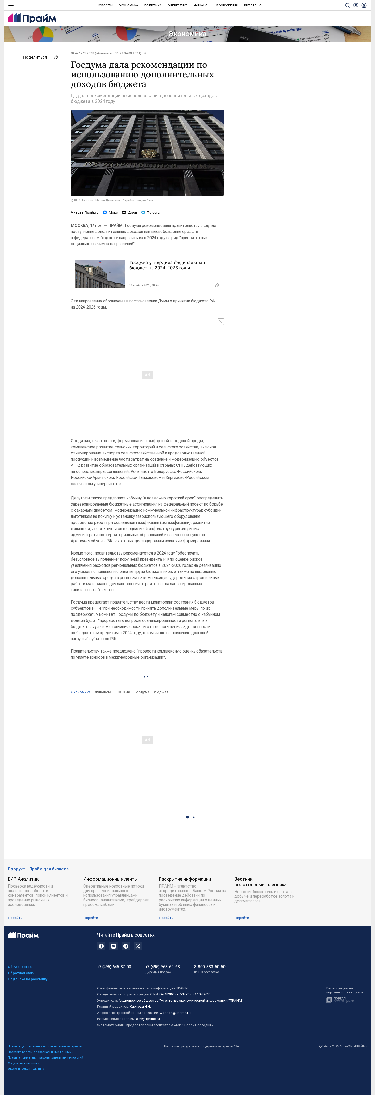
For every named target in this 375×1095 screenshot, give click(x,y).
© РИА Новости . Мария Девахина (95, 200)
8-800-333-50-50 (210, 969)
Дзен (132, 212)
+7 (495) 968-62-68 (162, 969)
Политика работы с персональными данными (40, 1052)
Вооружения (227, 5)
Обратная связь (22, 973)
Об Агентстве (20, 967)
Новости (104, 5)
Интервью (253, 5)
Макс (113, 212)
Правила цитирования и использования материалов (46, 1046)
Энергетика (178, 5)
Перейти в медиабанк (138, 200)
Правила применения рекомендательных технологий (45, 1057)
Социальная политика (24, 1063)
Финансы (202, 5)
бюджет (161, 692)
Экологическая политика (26, 1069)
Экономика (128, 5)
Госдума (142, 692)
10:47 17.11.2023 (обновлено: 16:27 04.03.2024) (106, 53)
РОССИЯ (122, 692)
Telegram (154, 212)
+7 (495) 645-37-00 (114, 967)
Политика (152, 5)
